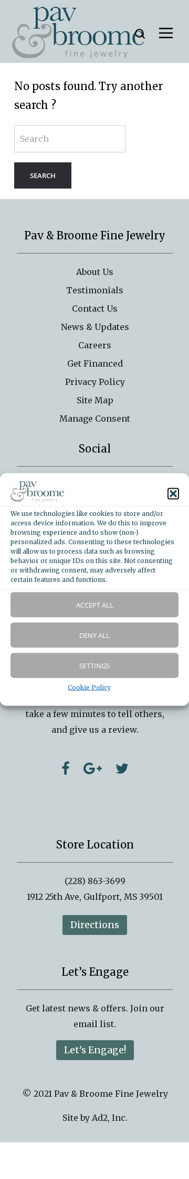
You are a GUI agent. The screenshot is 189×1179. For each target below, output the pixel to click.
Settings (94, 665)
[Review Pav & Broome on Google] (93, 768)
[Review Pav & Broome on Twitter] (122, 768)
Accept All (94, 605)
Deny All (94, 635)
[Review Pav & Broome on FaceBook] (66, 768)
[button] (173, 493)
